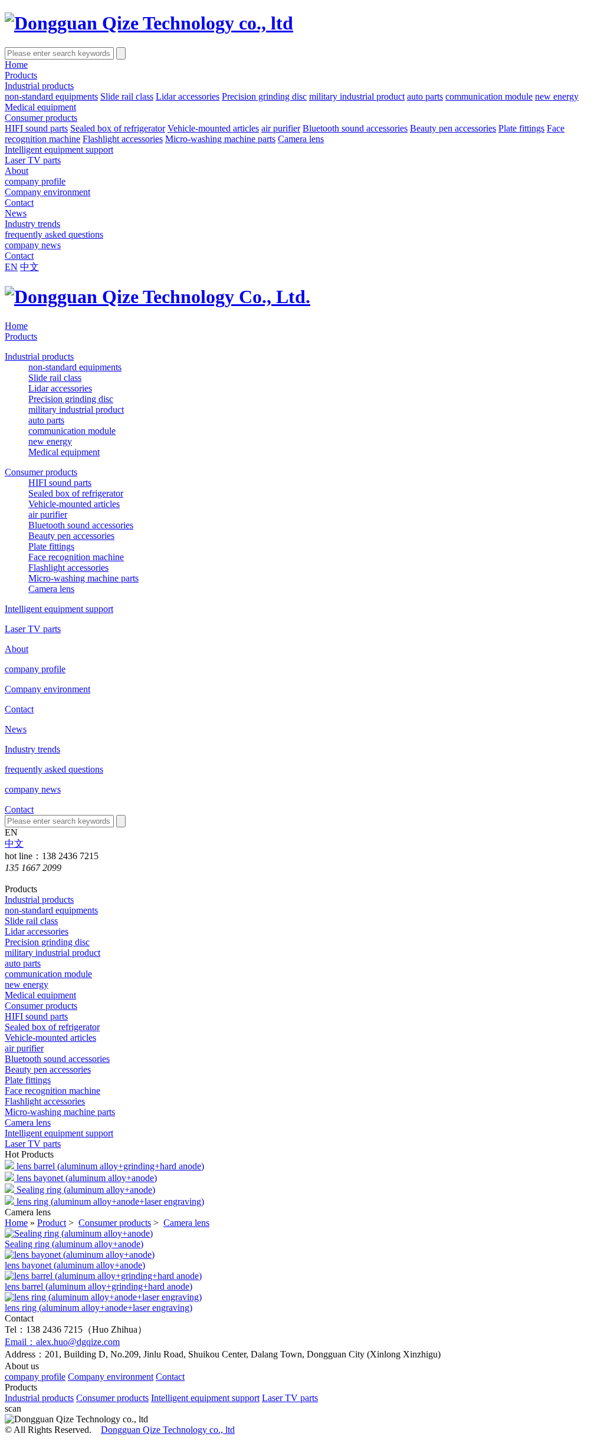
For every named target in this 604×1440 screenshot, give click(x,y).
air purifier (280, 128)
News (16, 213)
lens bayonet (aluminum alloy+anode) (87, 1178)
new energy (557, 96)
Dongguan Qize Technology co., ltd (168, 1430)
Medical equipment (40, 107)
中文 (29, 267)
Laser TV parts (33, 160)
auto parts (425, 96)
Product (51, 1223)
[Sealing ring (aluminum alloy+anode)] (79, 1233)
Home (16, 65)
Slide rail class (126, 96)
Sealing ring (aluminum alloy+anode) (86, 1190)
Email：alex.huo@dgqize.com (62, 1342)
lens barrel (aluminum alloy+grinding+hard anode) (110, 1166)
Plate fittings (521, 128)
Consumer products (41, 118)
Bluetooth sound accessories (355, 128)
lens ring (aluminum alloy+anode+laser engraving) (110, 1201)
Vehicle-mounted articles (213, 128)
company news (33, 245)
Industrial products (39, 86)
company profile (35, 181)
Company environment (47, 192)
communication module (489, 96)
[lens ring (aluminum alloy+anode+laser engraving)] (103, 1297)
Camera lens (301, 139)
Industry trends (32, 224)
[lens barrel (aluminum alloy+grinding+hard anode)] (103, 1276)
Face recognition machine (76, 557)
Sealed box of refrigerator (117, 128)
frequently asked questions (54, 234)
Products (21, 75)
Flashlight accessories (123, 139)
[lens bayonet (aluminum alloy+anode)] (80, 1255)
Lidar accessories (187, 96)
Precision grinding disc (264, 96)
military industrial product (357, 96)
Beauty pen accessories (453, 128)
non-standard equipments (51, 96)
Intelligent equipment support (59, 149)
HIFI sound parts (36, 128)
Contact (19, 203)
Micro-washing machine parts (220, 139)
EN (11, 267)
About (16, 171)
